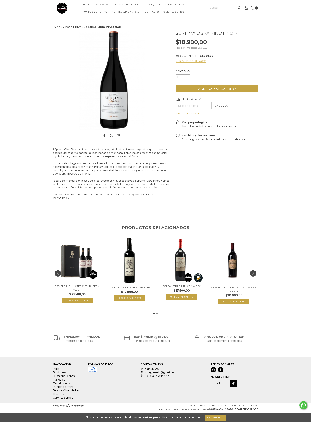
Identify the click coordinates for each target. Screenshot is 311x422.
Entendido (215, 417)
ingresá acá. (216, 409)
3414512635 (152, 368)
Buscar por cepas (128, 4)
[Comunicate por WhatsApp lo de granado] (303, 405)
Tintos (77, 27)
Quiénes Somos (173, 11)
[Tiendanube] (68, 407)
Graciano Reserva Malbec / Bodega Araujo (234, 289)
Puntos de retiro (94, 11)
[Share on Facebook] (104, 135)
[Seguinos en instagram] (213, 369)
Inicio (86, 4)
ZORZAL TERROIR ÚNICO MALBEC (182, 286)
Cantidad (183, 71)
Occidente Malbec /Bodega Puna (129, 287)
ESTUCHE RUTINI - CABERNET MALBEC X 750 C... (77, 288)
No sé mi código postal (187, 113)
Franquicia (153, 4)
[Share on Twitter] (111, 135)
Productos (102, 4)
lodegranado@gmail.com (161, 372)
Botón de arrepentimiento (242, 409)
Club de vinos (175, 4)
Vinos (66, 27)
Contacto (152, 11)
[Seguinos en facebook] (220, 369)
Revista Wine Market (126, 11)
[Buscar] (239, 8)
